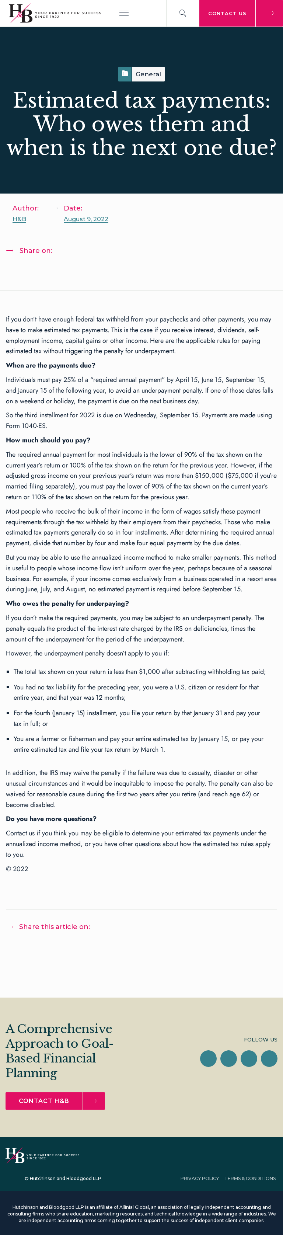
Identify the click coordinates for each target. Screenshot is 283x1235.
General (148, 74)
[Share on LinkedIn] (19, 270)
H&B (19, 219)
